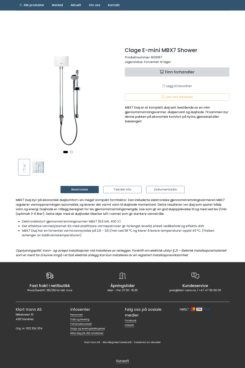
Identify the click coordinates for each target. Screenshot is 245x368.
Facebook (130, 320)
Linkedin (129, 325)
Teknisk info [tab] (122, 189)
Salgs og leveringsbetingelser (87, 328)
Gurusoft (122, 361)
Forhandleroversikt (81, 323)
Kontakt (114, 5)
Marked (57, 5)
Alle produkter (33, 5)
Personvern (76, 314)
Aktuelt (76, 5)
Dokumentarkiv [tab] (165, 189)
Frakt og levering (79, 319)
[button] (65, 152)
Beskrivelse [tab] (79, 189)
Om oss (94, 5)
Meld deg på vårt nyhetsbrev (87, 333)
